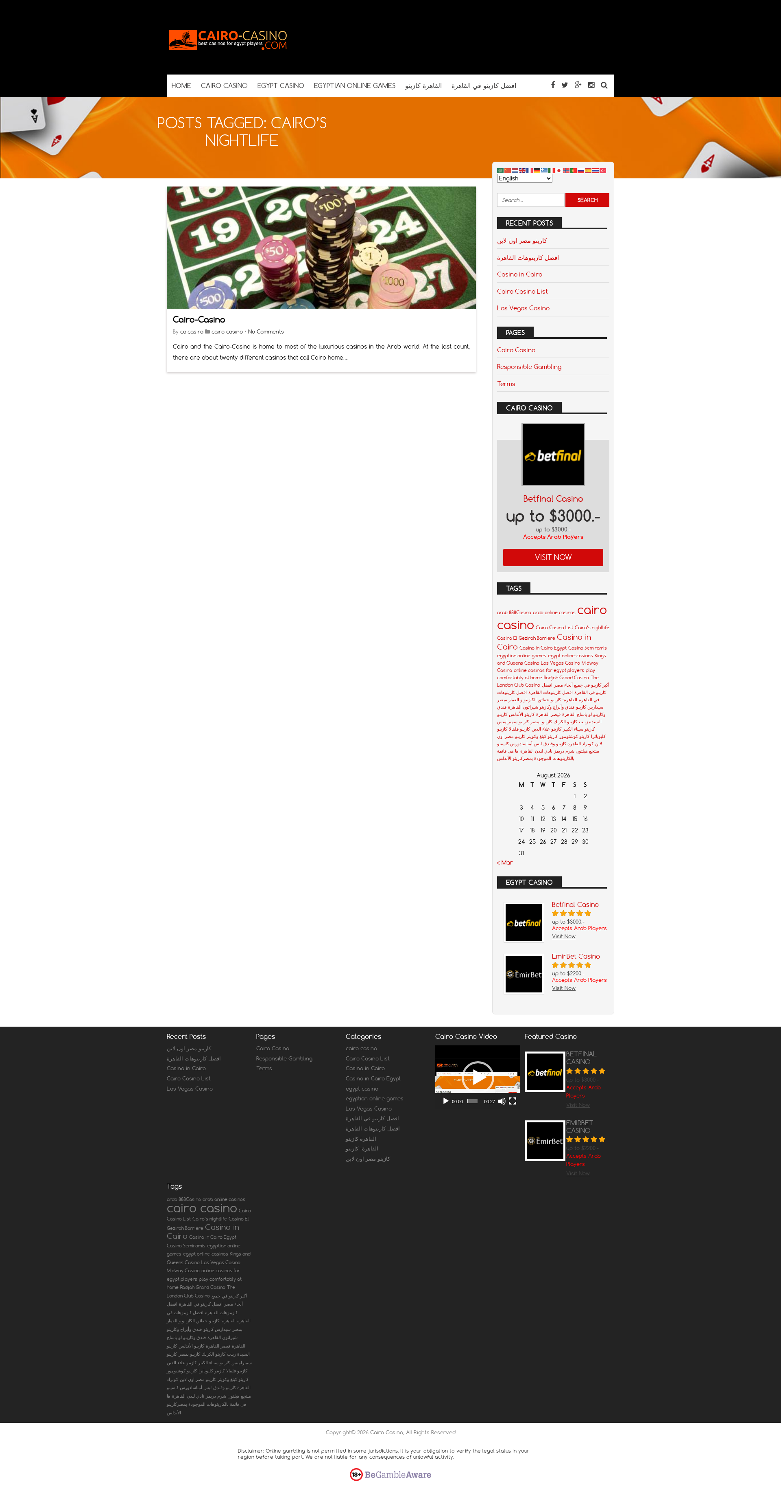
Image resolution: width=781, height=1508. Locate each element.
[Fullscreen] (512, 1101)
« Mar (505, 862)
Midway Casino (183, 1270)
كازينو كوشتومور (574, 736)
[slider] (472, 1101)
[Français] (530, 170)
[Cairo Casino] (228, 58)
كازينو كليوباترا (212, 1371)
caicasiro (191, 331)
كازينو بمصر (541, 721)
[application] (477, 1077)
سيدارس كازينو (589, 707)
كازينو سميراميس (513, 721)
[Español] (588, 170)
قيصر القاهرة (548, 714)
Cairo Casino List (522, 291)
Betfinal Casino (553, 499)
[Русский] (581, 170)
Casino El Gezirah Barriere (526, 638)
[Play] (446, 1101)
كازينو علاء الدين (546, 729)
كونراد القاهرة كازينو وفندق (568, 743)
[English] (522, 170)
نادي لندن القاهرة (536, 751)
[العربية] (500, 170)
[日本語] (559, 170)
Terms (506, 384)
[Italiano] (552, 170)
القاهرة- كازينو (564, 699)
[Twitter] (564, 85)
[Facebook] (553, 85)
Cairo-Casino (199, 319)
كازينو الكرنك (565, 721)
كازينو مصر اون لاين (522, 240)
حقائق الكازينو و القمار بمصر (523, 699)
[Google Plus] (578, 85)
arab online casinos (554, 612)
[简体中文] (508, 170)
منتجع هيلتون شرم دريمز (576, 751)
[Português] (574, 170)
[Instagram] (591, 85)
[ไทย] (596, 170)
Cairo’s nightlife (592, 627)
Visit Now (553, 557)
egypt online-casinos (570, 656)
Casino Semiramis (587, 648)
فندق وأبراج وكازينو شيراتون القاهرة (541, 707)
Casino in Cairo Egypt (543, 648)
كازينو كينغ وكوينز (542, 736)
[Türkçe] (603, 170)
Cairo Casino (516, 350)
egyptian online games (521, 656)
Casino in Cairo (519, 274)
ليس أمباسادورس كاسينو (519, 743)
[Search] (604, 85)
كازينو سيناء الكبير (579, 729)
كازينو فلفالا (519, 729)
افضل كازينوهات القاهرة (528, 257)
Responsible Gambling (529, 366)
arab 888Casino (514, 612)
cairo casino (227, 331)
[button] (478, 1077)
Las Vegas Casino (523, 308)
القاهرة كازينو (361, 1138)
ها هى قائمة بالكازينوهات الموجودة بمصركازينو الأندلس (207, 1404)
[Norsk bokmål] (566, 170)
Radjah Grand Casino (566, 677)
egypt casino (362, 1088)
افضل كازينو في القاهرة (372, 1118)
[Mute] (502, 1101)
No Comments (266, 331)
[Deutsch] (537, 170)
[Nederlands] (515, 170)
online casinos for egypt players (549, 670)
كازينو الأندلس (521, 714)
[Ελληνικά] (544, 170)
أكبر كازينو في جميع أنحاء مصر (581, 685)
